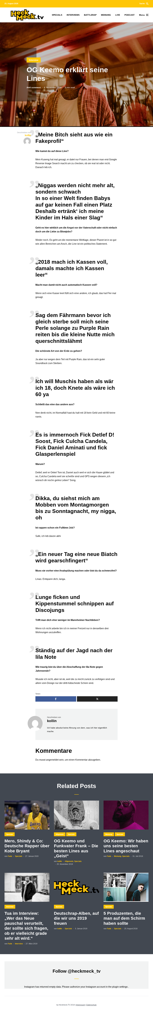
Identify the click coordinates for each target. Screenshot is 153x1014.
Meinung (108, 834)
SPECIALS (57, 15)
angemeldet (52, 759)
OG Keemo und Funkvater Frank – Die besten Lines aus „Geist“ (76, 848)
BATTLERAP (90, 15)
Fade (10, 856)
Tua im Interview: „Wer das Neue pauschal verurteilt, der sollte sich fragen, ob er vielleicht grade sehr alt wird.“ (26, 926)
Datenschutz (91, 1005)
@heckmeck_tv (84, 971)
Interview (33, 60)
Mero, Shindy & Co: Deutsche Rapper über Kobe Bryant (26, 846)
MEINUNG (106, 15)
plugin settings (120, 986)
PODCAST (129, 15)
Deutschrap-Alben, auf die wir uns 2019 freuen (76, 918)
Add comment (34, 87)
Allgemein (60, 834)
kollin (52, 721)
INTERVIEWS (73, 15)
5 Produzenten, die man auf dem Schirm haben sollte (124, 918)
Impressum (80, 1005)
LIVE (117, 15)
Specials (9, 834)
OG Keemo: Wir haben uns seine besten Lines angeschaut (126, 846)
